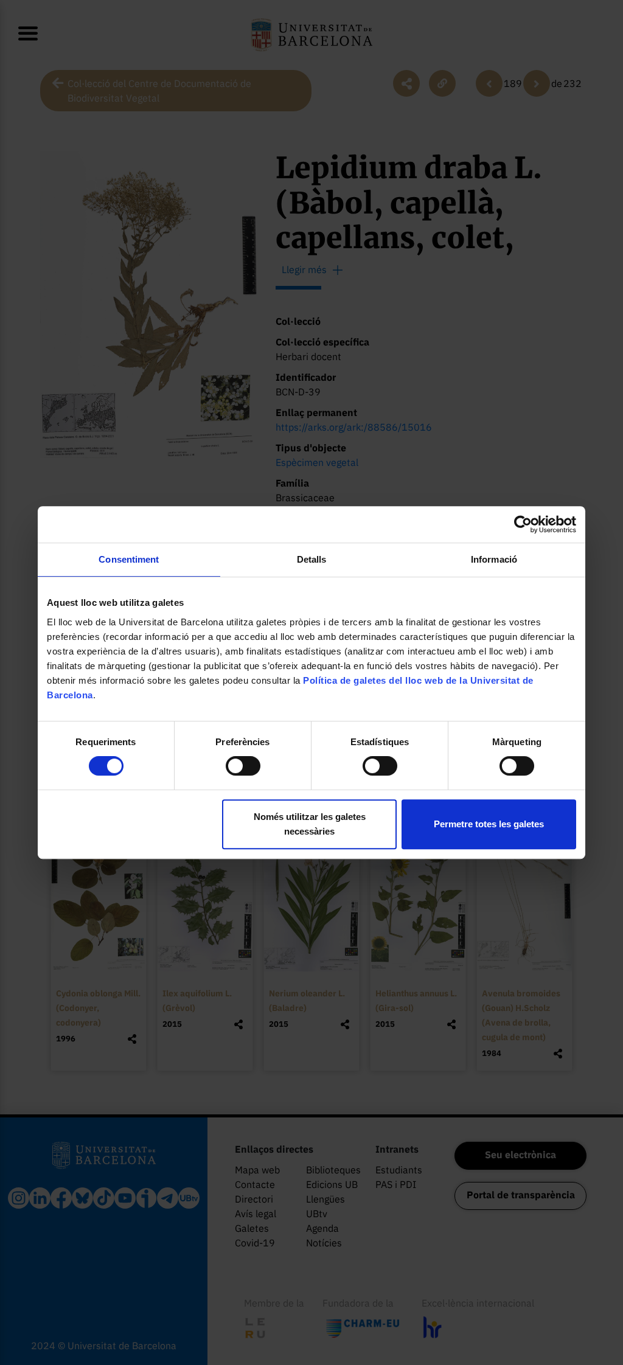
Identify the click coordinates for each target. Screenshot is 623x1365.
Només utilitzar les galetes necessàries (310, 823)
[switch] (243, 766)
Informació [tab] (494, 559)
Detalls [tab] (312, 559)
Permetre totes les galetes (489, 824)
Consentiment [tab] (129, 559)
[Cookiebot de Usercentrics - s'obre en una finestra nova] (523, 524)
